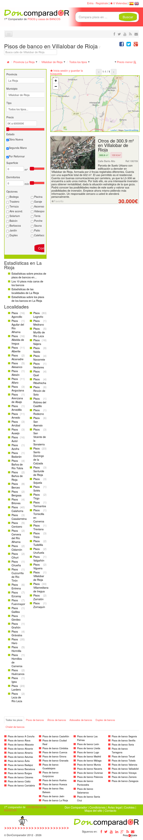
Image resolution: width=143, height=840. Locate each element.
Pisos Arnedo (16, 415)
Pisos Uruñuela (38, 550)
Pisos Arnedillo (17, 408)
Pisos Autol (15, 439)
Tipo (9, 103)
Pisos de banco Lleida (88, 748)
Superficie (12, 163)
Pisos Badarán (17, 454)
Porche (37, 221)
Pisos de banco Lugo (88, 752)
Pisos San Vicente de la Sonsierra (39, 437)
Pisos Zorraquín (39, 605)
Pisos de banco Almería (20, 752)
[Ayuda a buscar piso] (136, 34)
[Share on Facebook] (121, 45)
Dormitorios (13, 177)
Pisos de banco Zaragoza (125, 781)
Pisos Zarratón (38, 597)
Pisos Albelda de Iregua (18, 339)
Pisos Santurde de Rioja (38, 471)
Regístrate (102, 3)
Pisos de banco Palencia (90, 777)
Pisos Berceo (16, 485)
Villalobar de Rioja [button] (52, 62)
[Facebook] (100, 831)
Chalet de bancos (15, 727)
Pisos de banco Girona (54, 756)
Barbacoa (15, 225)
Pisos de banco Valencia (124, 764)
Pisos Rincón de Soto (39, 390)
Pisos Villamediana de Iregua (40, 587)
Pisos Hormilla (16, 649)
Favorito (58, 201)
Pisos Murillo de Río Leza (39, 332)
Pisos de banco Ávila (19, 761)
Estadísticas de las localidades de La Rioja (25, 291)
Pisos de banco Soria (123, 744)
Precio (10, 117)
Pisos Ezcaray (16, 594)
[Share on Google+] (136, 45)
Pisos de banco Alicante (20, 748)
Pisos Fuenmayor (18, 602)
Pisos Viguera (37, 566)
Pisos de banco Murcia (89, 764)
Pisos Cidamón (17, 547)
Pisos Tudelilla (38, 543)
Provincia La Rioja (24, 62)
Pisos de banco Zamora (124, 777)
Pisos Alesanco (17, 365)
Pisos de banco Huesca (54, 784)
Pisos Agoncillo (17, 315)
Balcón (13, 221)
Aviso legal (115, 807)
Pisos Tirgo (36, 496)
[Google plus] (122, 831)
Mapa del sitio (93, 810)
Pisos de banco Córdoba (55, 748)
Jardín (13, 230)
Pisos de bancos (35, 720)
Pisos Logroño (38, 315)
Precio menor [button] (125, 62)
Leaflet (114, 130)
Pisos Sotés (36, 488)
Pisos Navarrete (39, 357)
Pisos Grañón (16, 625)
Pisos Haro (15, 641)
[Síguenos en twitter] (119, 34)
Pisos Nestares (38, 365)
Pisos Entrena (16, 586)
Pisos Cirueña (16, 563)
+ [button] (56, 80)
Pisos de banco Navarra (89, 768)
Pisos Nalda (36, 349)
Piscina (37, 197)
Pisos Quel (36, 373)
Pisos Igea (15, 680)
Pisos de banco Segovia (124, 736)
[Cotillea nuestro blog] (130, 34)
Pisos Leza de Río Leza (17, 697)
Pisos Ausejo (16, 431)
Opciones (12, 191)
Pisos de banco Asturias (20, 757)
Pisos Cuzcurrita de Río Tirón (18, 574)
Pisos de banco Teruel (123, 756)
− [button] (56, 86)
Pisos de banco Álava (19, 740)
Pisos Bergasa (16, 493)
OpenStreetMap (131, 130)
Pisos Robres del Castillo (39, 402)
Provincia (11, 74)
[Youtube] (111, 831)
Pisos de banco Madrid (89, 756)
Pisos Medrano (38, 322)
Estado (10, 134)
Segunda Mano (18, 148)
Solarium (14, 216)
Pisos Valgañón (38, 558)
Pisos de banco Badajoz (20, 765)
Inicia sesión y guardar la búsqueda (66, 72)
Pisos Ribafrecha (39, 381)
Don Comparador (76, 807)
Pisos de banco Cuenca (54, 752)
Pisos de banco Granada (55, 760)
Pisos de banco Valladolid (125, 768)
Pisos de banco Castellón (55, 736)
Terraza (14, 206)
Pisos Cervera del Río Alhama (16, 536)
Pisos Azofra (15, 447)
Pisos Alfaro (15, 380)
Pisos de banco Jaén (53, 796)
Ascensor (39, 206)
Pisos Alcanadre (17, 357)
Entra (90, 3)
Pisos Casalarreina (19, 517)
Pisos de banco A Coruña (21, 736)
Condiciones (97, 807)
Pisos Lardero (16, 687)
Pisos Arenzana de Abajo (17, 398)
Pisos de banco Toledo (124, 760)
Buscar (128, 17)
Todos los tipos (78, 62)
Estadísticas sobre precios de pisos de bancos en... (29, 275)
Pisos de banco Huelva (54, 780)
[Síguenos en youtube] (124, 34)
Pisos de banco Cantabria (21, 785)
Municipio (12, 88)
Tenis (36, 216)
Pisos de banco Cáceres (20, 777)
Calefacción (40, 235)
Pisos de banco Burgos (20, 773)
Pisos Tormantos (39, 504)
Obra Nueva (16, 139)
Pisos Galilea (16, 610)
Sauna (37, 225)
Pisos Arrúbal (16, 423)
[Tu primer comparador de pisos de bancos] (36, 13)
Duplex (13, 235)
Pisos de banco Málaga (89, 760)
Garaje (37, 201)
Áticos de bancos (56, 720)
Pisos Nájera (37, 342)
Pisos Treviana (38, 527)
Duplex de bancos (105, 720)
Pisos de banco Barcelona (21, 769)
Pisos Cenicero (17, 524)
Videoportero (41, 211)
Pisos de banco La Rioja (55, 800)
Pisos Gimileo (16, 617)
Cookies (129, 807)
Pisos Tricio (36, 535)
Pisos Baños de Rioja (17, 475)
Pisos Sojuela (37, 480)
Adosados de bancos (80, 720)
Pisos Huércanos (18, 672)
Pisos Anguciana (18, 388)
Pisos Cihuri (15, 555)
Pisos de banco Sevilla (123, 740)
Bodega (14, 197)
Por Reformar (17, 156)
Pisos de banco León (88, 744)
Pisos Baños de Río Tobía (17, 464)
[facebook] (114, 34)
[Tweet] (128, 45)
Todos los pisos (14, 720)
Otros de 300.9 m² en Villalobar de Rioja (116, 145)
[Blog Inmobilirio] (127, 831)
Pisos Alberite (16, 349)
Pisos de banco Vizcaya (124, 773)
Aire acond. (16, 211)
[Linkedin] (117, 831)
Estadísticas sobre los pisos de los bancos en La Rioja (28, 299)
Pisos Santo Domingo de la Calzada (38, 456)
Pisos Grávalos (17, 633)
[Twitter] (106, 831)
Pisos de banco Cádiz (19, 781)
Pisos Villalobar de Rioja (38, 576)
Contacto (110, 810)
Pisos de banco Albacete (21, 744)
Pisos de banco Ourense (90, 773)
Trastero (14, 201)
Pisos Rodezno (38, 412)
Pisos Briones (16, 501)
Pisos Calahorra (17, 509)
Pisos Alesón (16, 373)
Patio (36, 230)
